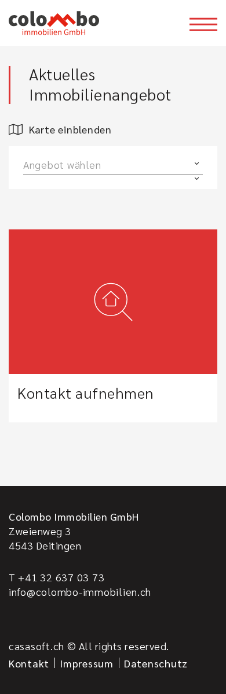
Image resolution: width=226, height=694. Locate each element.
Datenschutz (156, 663)
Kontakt (29, 663)
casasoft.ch (36, 645)
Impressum (87, 663)
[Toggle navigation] (203, 24)
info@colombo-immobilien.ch (80, 591)
